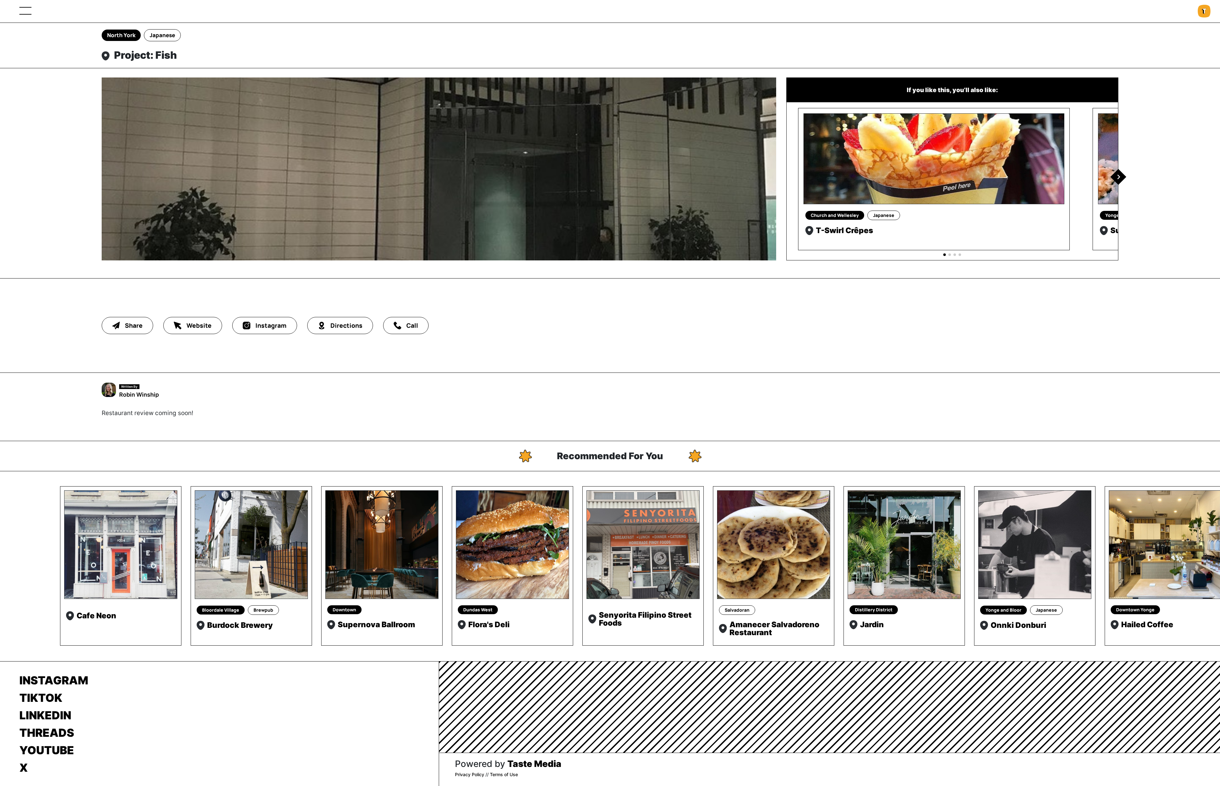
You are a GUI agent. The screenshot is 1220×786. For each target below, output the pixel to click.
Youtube (46, 750)
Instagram (53, 680)
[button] (1118, 177)
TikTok (40, 697)
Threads (46, 732)
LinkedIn (45, 715)
